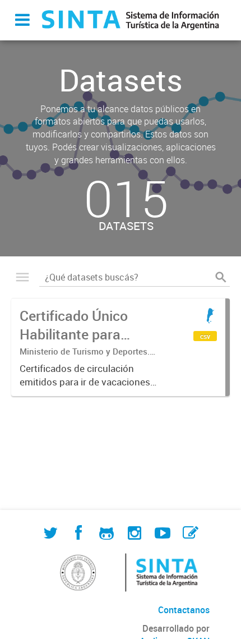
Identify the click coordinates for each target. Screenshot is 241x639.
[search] (221, 277)
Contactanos (184, 610)
